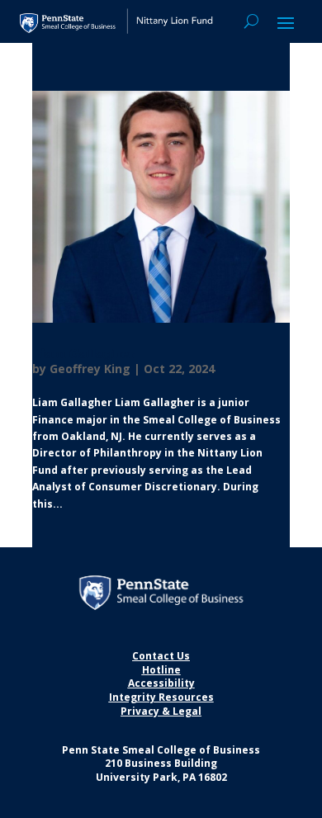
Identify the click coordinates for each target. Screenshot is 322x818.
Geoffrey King (90, 368)
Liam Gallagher (83, 354)
